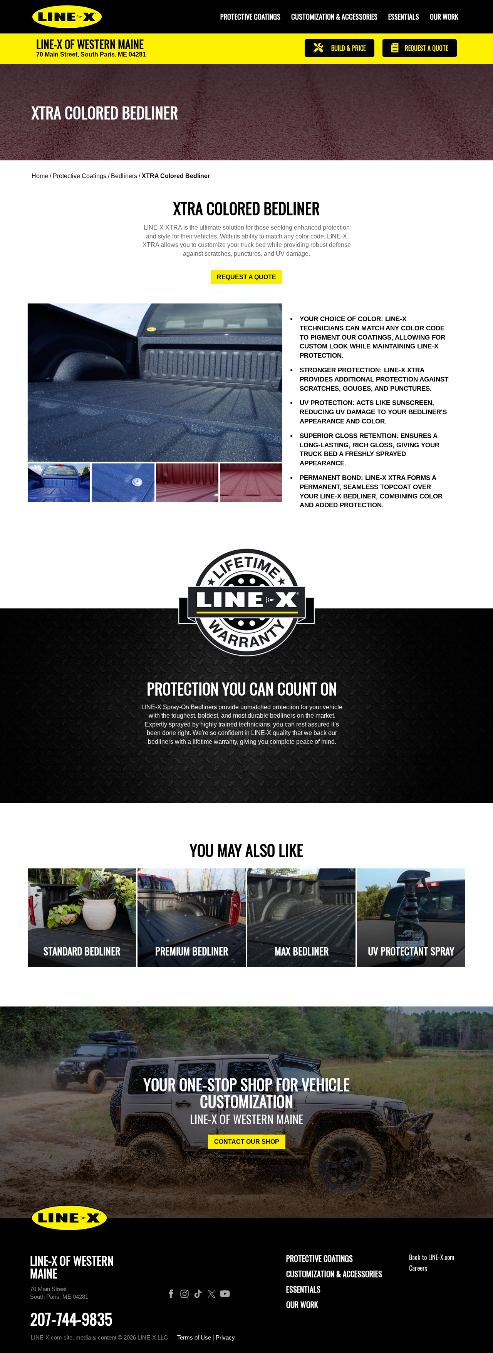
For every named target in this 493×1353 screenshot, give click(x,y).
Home (40, 176)
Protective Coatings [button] (250, 17)
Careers (418, 1268)
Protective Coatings (79, 176)
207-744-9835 (71, 1318)
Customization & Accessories (334, 1274)
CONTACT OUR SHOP (246, 1141)
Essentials (403, 17)
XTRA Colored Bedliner (176, 176)
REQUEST (425, 48)
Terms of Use (194, 1337)
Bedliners (124, 176)
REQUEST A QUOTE (246, 277)
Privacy (225, 1337)
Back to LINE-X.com (431, 1257)
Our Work (444, 17)
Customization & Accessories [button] (334, 17)
